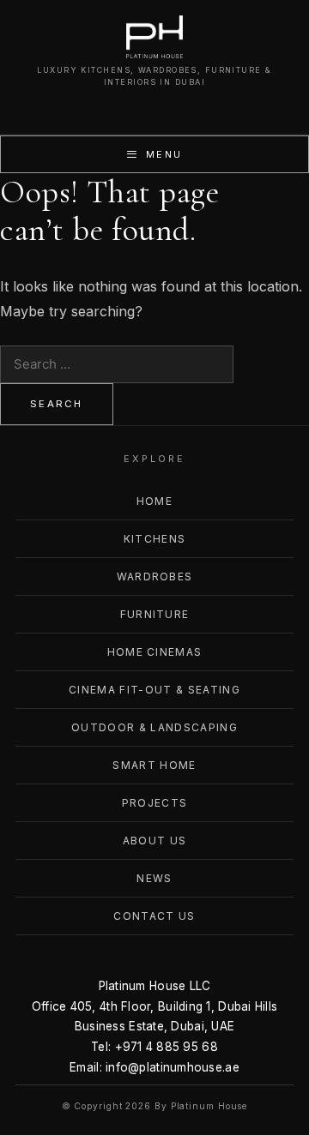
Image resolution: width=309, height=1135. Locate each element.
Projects (155, 802)
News (154, 878)
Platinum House (209, 1106)
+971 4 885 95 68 (166, 1047)
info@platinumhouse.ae (172, 1067)
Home (154, 501)
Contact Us (154, 916)
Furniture (155, 614)
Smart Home (154, 765)
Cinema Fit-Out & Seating (154, 689)
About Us (155, 840)
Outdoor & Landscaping (154, 727)
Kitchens (155, 538)
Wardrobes (155, 576)
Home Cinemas (155, 652)
